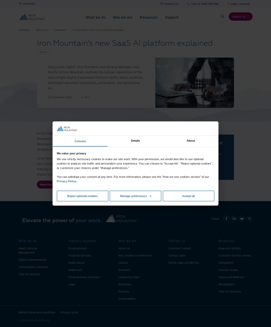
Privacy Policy (66, 181)
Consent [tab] (80, 141)
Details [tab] (135, 140)
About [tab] (191, 140)
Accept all (188, 195)
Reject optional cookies (82, 195)
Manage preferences (133, 195)
